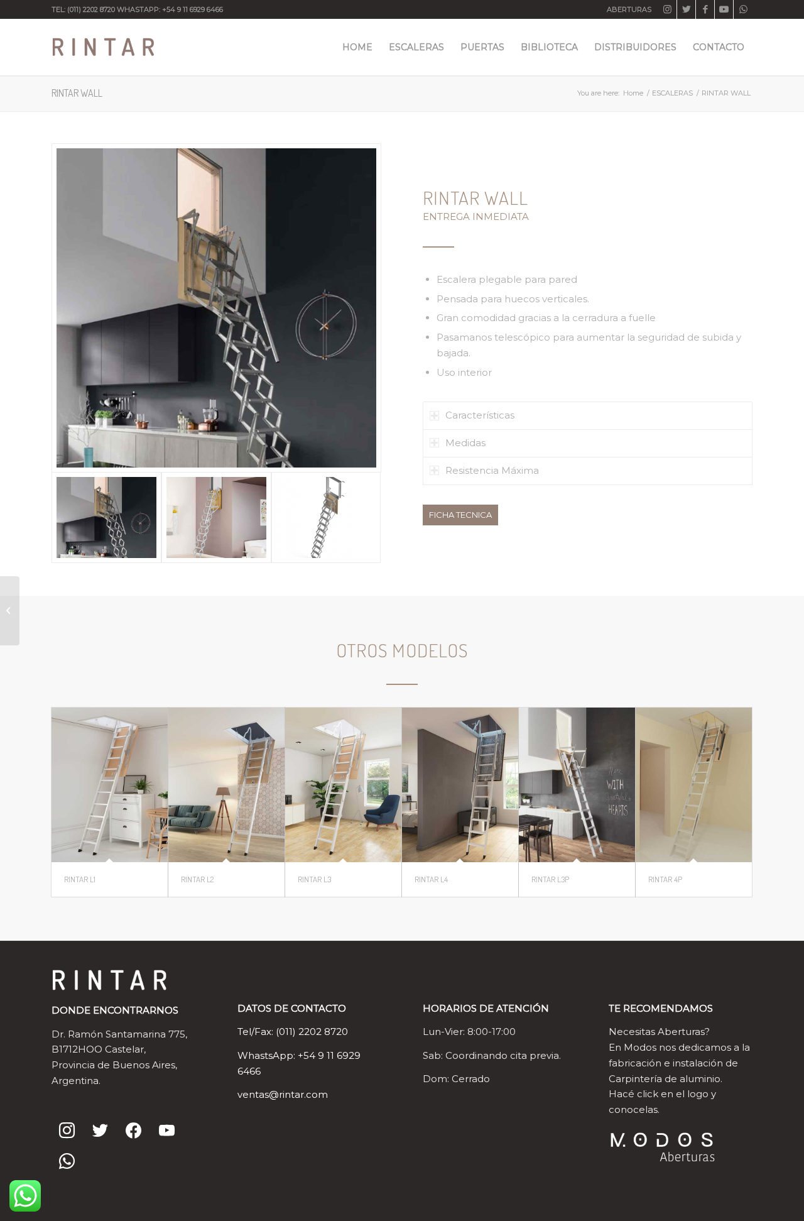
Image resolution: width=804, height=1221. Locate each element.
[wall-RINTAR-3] (326, 517)
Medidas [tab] (465, 443)
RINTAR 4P (665, 879)
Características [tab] (479, 415)
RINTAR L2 (197, 879)
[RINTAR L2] (226, 785)
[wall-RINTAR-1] (216, 517)
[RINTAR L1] (110, 785)
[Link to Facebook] (705, 9)
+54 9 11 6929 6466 (192, 9)
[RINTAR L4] (460, 785)
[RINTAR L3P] (577, 785)
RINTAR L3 (314, 879)
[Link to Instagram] (667, 9)
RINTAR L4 (431, 879)
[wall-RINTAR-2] (216, 308)
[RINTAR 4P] (694, 785)
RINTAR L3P (550, 879)
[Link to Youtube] (724, 9)
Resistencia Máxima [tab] (492, 470)
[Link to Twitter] (686, 9)
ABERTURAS (629, 9)
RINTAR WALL (77, 93)
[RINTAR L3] (343, 785)
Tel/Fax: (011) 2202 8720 (292, 1032)
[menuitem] (625, 9)
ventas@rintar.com (282, 1094)
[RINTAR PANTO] (9, 610)
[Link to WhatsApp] (743, 9)
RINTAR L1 (79, 879)
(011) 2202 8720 (91, 9)
